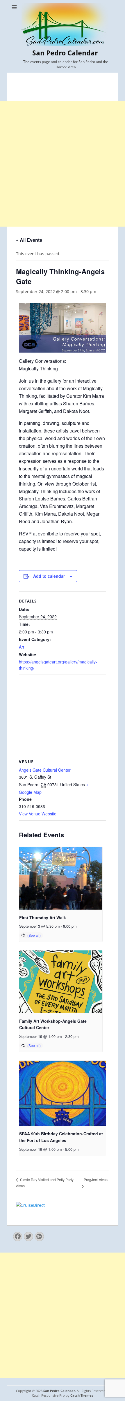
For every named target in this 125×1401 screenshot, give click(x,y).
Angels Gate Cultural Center (45, 770)
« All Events (29, 240)
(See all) (34, 935)
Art (21, 647)
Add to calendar (49, 576)
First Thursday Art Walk (42, 917)
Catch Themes (81, 1395)
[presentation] (60, 878)
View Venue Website (37, 814)
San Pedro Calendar (65, 53)
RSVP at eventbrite (38, 533)
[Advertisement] (62, 164)
